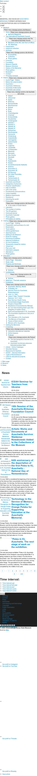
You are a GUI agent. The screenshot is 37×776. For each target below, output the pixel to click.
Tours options (10, 229)
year (8, 587)
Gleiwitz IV (11, 128)
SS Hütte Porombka (14, 174)
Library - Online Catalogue (14, 347)
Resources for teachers (13, 351)
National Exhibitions (12, 240)
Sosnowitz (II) (12, 170)
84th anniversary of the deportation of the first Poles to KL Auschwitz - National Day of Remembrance (22, 466)
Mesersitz (11, 151)
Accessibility (12, 55)
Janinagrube (12, 140)
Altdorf (10, 96)
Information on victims (13, 219)
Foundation (9, 62)
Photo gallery (12, 58)
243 (21, 574)
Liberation (9, 207)
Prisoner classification (13, 186)
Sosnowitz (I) (12, 168)
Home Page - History (13, 80)
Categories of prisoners (13, 184)
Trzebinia (11, 176)
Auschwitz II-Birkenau (13, 86)
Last (8, 583)
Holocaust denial (11, 213)
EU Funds (5, 617)
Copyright (5, 605)
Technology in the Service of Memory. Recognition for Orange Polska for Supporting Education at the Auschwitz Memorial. (22, 508)
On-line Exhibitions (12, 242)
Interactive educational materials (19, 331)
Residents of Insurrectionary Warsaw (20, 306)
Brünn (10, 109)
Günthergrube (12, 132)
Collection (11, 56)
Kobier (10, 144)
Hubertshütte (12, 138)
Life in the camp (11, 189)
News (8, 32)
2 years (9, 589)
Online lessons (13, 333)
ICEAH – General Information (15, 353)
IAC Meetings (12, 44)
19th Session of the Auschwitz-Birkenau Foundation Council (22, 408)
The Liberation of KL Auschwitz (18, 317)
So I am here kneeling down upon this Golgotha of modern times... (20, 309)
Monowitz (11, 153)
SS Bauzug (12, 172)
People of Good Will (15, 304)
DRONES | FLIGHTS (9, 621)
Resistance (9, 197)
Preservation (10, 46)
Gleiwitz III (11, 126)
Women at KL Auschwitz (16, 323)
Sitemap (5, 596)
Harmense (11, 134)
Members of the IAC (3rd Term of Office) (21, 42)
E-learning (9, 327)
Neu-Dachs (12, 155)
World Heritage (7, 619)
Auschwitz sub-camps (13, 89)
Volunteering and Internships (12, 603)
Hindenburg (12, 136)
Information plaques (12, 250)
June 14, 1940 (13, 294)
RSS (4, 611)
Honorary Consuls (12, 76)
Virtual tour (9, 246)
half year (9, 585)
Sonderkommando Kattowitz (17, 165)
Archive (10, 270)
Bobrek (10, 107)
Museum (6, 27)
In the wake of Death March (17, 205)
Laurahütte (11, 147)
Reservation (10, 227)
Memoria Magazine (14, 34)
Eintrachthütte (12, 117)
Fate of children (11, 187)
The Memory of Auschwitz (16, 319)
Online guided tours (12, 231)
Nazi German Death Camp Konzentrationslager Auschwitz (18, 301)
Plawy (10, 159)
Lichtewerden (12, 149)
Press (4, 599)
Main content (4, 1)
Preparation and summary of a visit (17, 225)
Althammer (11, 98)
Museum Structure (12, 66)
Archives (9, 50)
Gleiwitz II (11, 124)
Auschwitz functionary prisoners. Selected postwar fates (21, 344)
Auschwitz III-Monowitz (13, 88)
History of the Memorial (13, 68)
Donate (2, 594)
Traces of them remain (15, 321)
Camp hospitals (11, 193)
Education (6, 256)
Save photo (6, 774)
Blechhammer (12, 105)
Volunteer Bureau (11, 349)
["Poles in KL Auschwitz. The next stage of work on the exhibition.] (5, 542)
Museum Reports (11, 64)
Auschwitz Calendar (12, 215)
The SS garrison (11, 211)
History (5, 78)
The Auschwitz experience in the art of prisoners (21, 314)
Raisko (10, 163)
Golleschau (12, 130)
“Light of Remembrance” (14, 355)
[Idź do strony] (5, 570)
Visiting (6, 221)
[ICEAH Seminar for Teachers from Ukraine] (5, 384)
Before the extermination (14, 82)
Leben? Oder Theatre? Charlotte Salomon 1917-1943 (19, 297)
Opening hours (11, 233)
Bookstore (9, 72)
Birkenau (11, 102)
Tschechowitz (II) (13, 180)
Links (4, 609)
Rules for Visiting (11, 236)
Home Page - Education (14, 260)
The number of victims (13, 209)
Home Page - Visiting (13, 223)
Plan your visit (10, 248)
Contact (8, 74)
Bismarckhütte (13, 103)
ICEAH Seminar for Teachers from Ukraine (21, 384)
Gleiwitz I (11, 123)
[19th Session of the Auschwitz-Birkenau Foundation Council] (5, 410)
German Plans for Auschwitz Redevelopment (17, 291)
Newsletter (6, 601)
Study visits (9, 262)
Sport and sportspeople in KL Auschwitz (21, 311)
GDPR (4, 622)
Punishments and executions (15, 191)
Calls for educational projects (15, 356)
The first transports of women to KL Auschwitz (22, 340)
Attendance (9, 252)
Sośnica (11, 166)
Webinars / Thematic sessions (16, 280)
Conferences (10, 272)
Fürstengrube (12, 121)
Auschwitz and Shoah (13, 182)
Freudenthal (12, 119)
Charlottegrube (13, 113)
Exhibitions (9, 282)
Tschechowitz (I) (13, 178)
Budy (10, 111)
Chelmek (11, 115)
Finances (9, 60)
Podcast (11, 335)
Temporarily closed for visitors (16, 244)
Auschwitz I (9, 84)
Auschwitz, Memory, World (17, 286)
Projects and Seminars (13, 264)
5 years (9, 591)
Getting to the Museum (13, 235)
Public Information (8, 607)
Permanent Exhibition (13, 238)
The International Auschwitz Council (18, 36)
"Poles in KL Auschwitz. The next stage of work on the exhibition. (22, 543)
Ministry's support (8, 615)
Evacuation (9, 201)
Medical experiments (13, 195)
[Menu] (34, 20)
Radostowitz (12, 161)
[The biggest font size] (19, 15)
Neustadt (11, 157)
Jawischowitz (12, 142)
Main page (5, 361)
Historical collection (12, 48)
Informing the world (12, 199)
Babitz (10, 100)
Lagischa (11, 145)
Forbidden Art (12, 288)
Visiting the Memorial (13, 325)
